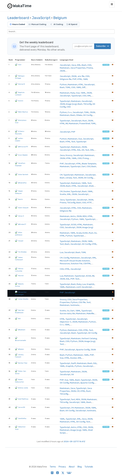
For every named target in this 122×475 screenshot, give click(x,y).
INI (67, 123)
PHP (74, 79)
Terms (53, 466)
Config (66, 257)
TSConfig (87, 104)
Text (73, 141)
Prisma (89, 68)
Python (63, 84)
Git (83, 150)
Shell (91, 186)
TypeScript (76, 95)
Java (73, 65)
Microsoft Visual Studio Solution (75, 260)
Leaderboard (18, 18)
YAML (85, 79)
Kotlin (85, 233)
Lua (61, 252)
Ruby (72, 93)
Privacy (62, 466)
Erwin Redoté (23, 155)
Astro (73, 216)
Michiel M (21, 84)
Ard (19, 318)
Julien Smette (23, 299)
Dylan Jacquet (23, 207)
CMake (79, 115)
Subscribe (101, 46)
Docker (66, 191)
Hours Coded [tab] (18, 24)
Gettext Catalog (89, 338)
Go (95, 233)
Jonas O (21, 216)
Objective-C (65, 322)
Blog (80, 466)
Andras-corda (23, 388)
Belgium (60, 18)
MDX (85, 216)
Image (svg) (71, 104)
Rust (84, 120)
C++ (70, 112)
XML (79, 65)
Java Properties (78, 68)
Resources (65, 263)
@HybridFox (22, 183)
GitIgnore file (66, 79)
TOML (67, 87)
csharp (68, 177)
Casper (20, 241)
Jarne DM (21, 407)
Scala (79, 233)
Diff (83, 87)
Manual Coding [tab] (38, 24)
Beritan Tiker (22, 363)
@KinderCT (22, 224)
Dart (84, 166)
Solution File (76, 263)
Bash (84, 65)
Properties (65, 302)
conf (78, 287)
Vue (78, 93)
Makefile (90, 313)
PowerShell (84, 123)
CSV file (82, 302)
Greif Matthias (23, 399)
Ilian (19, 64)
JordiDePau (22, 418)
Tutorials (89, 466)
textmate (74, 305)
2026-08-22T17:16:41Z (74, 441)
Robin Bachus (23, 112)
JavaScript (41, 18)
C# (61, 174)
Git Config (87, 115)
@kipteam (21, 329)
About (72, 466)
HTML (79, 79)
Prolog (86, 158)
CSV (84, 95)
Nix (73, 313)
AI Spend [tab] (72, 24)
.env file (81, 76)
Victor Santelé (23, 174)
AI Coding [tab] (58, 24)
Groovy (68, 155)
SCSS (73, 224)
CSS (89, 65)
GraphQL (91, 284)
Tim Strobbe (22, 252)
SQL (79, 150)
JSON (62, 71)
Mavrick (21, 275)
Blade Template (89, 163)
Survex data (65, 313)
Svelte (63, 194)
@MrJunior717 (23, 146)
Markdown (64, 68)
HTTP (89, 202)
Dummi (20, 101)
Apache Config (83, 349)
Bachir (20, 199)
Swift (73, 363)
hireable (106, 64)
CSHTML (87, 263)
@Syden (21, 349)
